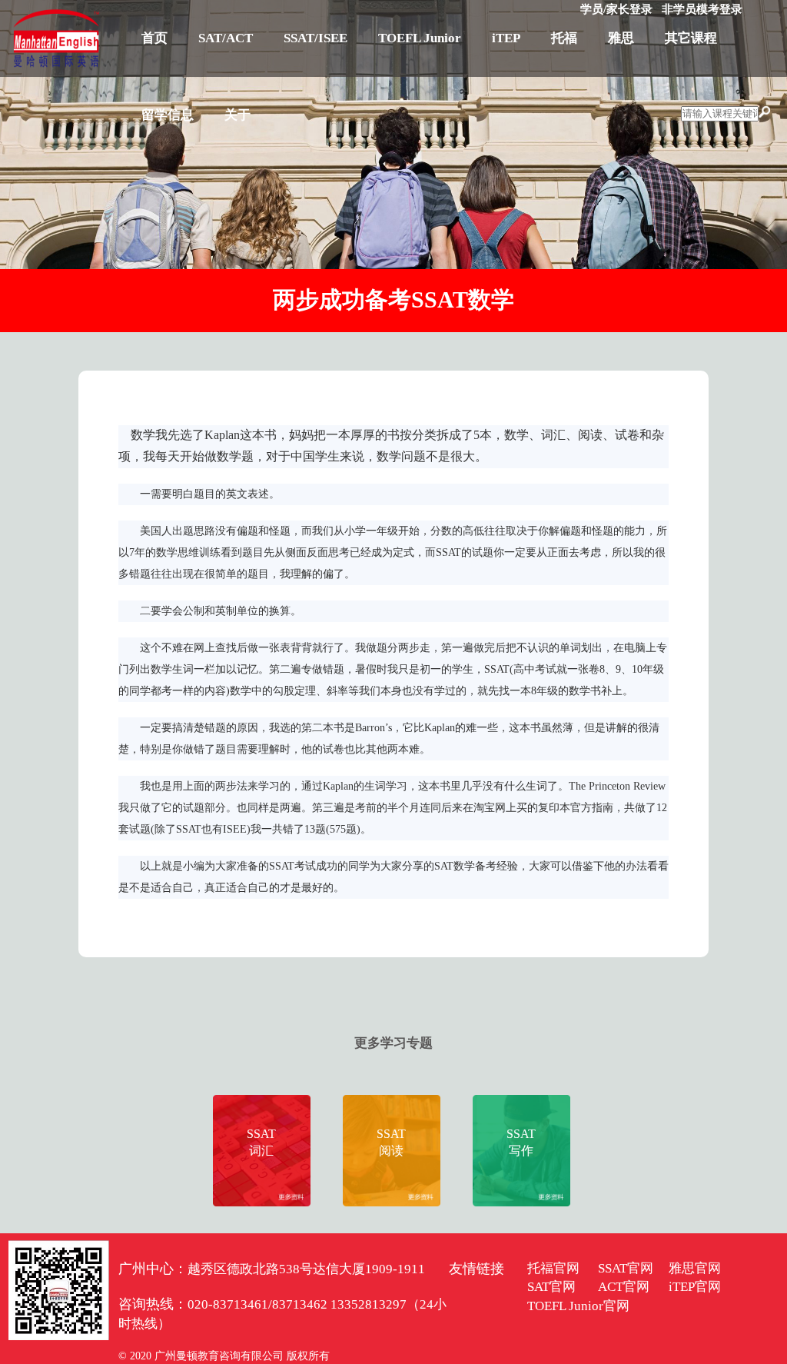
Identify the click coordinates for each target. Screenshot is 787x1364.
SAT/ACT (225, 38)
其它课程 (691, 38)
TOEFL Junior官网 (578, 1306)
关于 (237, 115)
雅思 (621, 38)
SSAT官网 (625, 1268)
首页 (154, 38)
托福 (564, 38)
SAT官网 (551, 1286)
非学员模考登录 (702, 9)
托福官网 (553, 1268)
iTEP (506, 38)
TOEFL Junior (419, 38)
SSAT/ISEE (315, 38)
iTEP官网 (695, 1286)
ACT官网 (623, 1286)
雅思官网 (695, 1268)
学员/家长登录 (616, 9)
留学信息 (167, 115)
